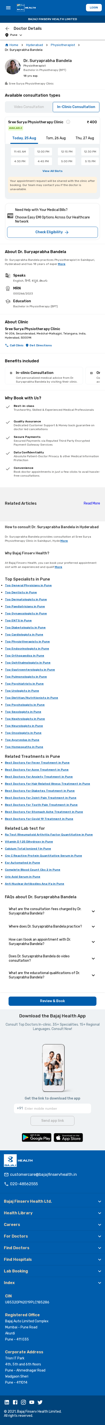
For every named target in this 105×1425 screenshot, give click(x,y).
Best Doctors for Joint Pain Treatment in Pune (40, 797)
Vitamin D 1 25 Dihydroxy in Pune (29, 841)
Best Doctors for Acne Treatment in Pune (37, 769)
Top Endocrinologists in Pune (27, 648)
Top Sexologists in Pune (23, 711)
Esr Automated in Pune (22, 862)
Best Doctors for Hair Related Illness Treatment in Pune (47, 783)
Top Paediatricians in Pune (25, 606)
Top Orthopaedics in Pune (24, 655)
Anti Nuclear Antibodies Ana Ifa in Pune (34, 883)
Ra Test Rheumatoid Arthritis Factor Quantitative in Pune (49, 834)
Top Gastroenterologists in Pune (30, 669)
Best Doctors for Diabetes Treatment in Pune (40, 790)
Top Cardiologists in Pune (24, 634)
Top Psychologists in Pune (25, 704)
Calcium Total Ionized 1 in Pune (28, 848)
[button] (52, 1201)
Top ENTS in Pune (18, 620)
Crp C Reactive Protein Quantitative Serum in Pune (43, 855)
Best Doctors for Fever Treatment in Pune (37, 762)
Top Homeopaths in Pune (24, 747)
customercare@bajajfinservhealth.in (43, 1174)
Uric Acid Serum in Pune (22, 876)
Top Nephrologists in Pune (25, 718)
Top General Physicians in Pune (28, 585)
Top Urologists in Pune (22, 690)
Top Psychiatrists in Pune (24, 683)
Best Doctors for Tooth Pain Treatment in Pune (41, 804)
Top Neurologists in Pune (24, 726)
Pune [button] (13, 35)
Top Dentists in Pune (21, 592)
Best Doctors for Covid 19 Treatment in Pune (39, 819)
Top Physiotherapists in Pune (27, 641)
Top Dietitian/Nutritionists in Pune (31, 697)
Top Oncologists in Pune (23, 733)
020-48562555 (24, 1184)
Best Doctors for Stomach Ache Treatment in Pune (44, 811)
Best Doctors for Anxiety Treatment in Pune (39, 776)
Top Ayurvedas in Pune (22, 740)
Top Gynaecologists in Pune (26, 613)
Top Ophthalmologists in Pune (28, 662)
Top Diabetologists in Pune (25, 627)
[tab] (24, 138)
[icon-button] (7, 28)
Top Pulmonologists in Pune (26, 676)
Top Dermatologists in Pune (26, 599)
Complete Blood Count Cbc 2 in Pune (32, 869)
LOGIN (94, 7)
